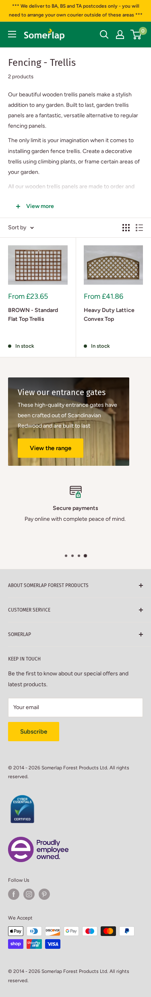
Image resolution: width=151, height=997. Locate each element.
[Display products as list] (139, 227)
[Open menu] (12, 34)
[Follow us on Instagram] (29, 894)
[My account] (120, 34)
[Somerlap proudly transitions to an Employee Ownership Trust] (38, 841)
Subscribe (33, 731)
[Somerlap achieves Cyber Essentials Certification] (22, 799)
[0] (136, 34)
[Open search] (104, 34)
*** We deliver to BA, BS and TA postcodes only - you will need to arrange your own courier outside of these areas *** (76, 10)
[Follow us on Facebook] (13, 894)
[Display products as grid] (126, 227)
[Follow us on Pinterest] (44, 894)
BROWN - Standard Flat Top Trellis (33, 314)
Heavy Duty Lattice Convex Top (109, 314)
